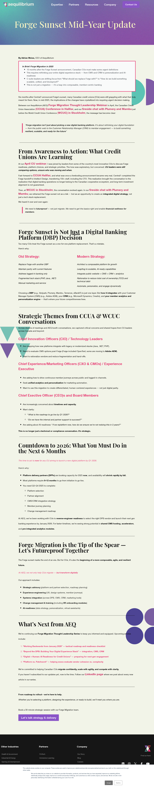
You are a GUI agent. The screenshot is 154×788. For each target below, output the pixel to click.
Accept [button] (109, 782)
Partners (74, 4)
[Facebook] (141, 763)
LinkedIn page (94, 674)
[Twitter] (135, 763)
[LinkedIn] (123, 763)
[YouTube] (148, 763)
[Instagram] (129, 763)
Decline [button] (118, 782)
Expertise (57, 4)
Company (110, 4)
